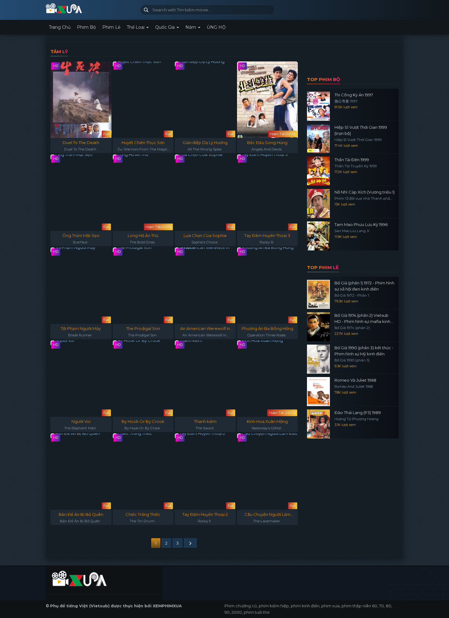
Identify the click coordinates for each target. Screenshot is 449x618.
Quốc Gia (165, 27)
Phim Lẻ (111, 27)
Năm (191, 27)
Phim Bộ (86, 27)
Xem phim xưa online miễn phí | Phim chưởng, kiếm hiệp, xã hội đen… (90, 8)
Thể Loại (136, 27)
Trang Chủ (60, 27)
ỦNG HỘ (216, 27)
